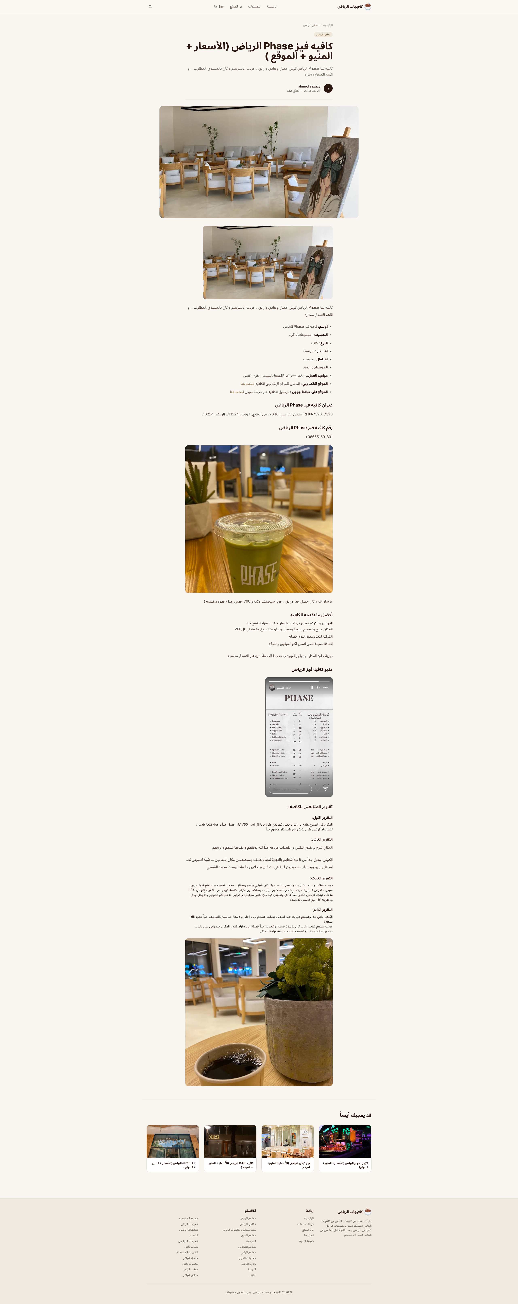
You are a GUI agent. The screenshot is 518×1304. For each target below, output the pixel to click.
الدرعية (252, 1269)
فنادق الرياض (190, 1258)
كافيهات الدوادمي (188, 1241)
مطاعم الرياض (248, 1218)
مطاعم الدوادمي (247, 1246)
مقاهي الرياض (311, 25)
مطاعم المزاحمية (188, 1218)
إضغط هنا (248, 384)
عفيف (252, 1275)
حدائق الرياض (190, 1275)
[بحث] (150, 6)
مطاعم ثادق (191, 1246)
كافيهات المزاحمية (187, 1252)
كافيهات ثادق (190, 1263)
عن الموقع (236, 6)
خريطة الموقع (306, 1241)
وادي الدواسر (248, 1263)
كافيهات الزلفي (189, 1224)
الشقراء (194, 1235)
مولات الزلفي (190, 1269)
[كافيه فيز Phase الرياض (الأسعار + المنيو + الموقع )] (259, 262)
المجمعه (251, 1241)
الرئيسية (272, 6)
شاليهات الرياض (188, 1229)
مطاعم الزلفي (248, 1252)
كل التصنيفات (305, 1224)
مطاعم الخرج (248, 1235)
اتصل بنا (219, 6)
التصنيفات (254, 6)
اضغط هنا (237, 392)
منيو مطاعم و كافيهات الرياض (239, 1229)
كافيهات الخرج (247, 1258)
